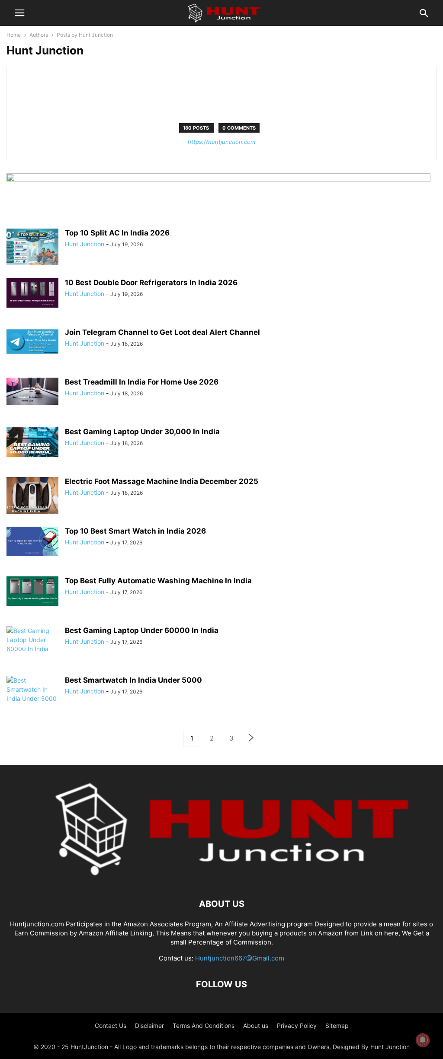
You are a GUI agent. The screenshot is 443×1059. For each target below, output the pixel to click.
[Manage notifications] (423, 1040)
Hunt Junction (84, 244)
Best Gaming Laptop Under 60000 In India (141, 630)
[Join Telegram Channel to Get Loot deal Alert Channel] (32, 341)
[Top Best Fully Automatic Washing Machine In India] (32, 591)
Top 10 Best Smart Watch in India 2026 (135, 531)
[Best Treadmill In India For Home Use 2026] (32, 391)
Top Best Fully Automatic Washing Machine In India (158, 580)
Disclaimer (149, 1025)
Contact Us (110, 1025)
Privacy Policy (297, 1025)
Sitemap (337, 1025)
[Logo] (221, 878)
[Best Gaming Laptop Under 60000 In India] (32, 645)
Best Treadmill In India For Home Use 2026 (141, 382)
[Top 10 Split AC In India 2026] (32, 248)
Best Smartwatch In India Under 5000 (133, 680)
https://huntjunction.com (221, 141)
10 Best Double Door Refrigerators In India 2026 (151, 282)
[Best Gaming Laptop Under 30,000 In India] (32, 442)
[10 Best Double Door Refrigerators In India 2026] (32, 293)
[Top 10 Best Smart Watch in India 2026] (32, 541)
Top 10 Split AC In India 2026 (117, 233)
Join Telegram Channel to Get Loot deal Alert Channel (162, 332)
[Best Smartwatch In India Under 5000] (32, 690)
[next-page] (251, 738)
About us (255, 1025)
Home (13, 35)
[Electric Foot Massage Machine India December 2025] (32, 496)
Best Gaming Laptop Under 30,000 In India (142, 431)
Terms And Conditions (203, 1025)
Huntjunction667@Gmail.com (239, 958)
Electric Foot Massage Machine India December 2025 (161, 481)
